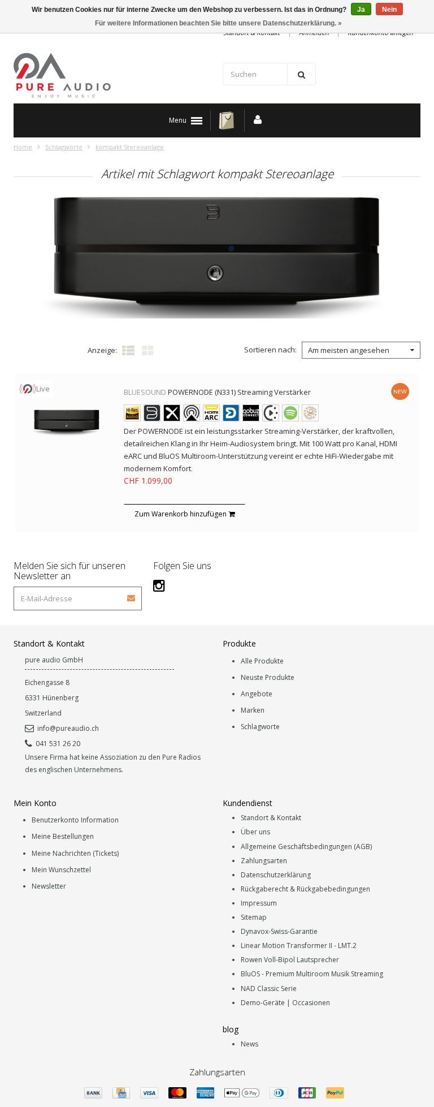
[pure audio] (112, 75)
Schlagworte (64, 147)
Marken (252, 710)
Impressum (259, 903)
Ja (361, 10)
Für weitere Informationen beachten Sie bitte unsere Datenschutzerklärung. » (218, 23)
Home (23, 147)
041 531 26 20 (58, 743)
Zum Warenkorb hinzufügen (181, 514)
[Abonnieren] (131, 594)
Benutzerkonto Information (75, 820)
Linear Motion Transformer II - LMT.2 (299, 945)
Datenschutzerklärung (276, 875)
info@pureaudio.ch (68, 728)
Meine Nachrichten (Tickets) (75, 853)
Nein (389, 10)
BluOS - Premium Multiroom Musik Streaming (312, 974)
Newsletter (49, 886)
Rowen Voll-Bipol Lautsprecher (290, 959)
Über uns (255, 832)
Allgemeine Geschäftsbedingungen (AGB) (306, 846)
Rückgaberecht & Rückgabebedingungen (305, 889)
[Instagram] (159, 585)
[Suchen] (301, 74)
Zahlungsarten (264, 860)
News (249, 1044)
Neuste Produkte (267, 677)
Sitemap (254, 917)
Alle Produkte (262, 661)
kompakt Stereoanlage (130, 147)
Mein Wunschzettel (61, 870)
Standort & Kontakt (271, 817)
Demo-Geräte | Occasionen (285, 1002)
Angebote (256, 694)
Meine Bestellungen (63, 836)
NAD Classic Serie (269, 988)
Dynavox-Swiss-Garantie (279, 931)
